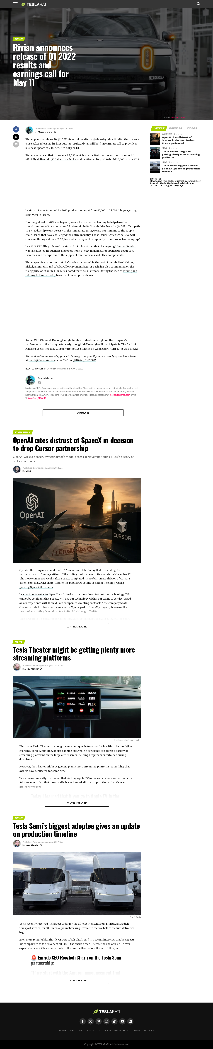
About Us (76, 1030)
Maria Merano (45, 131)
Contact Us (93, 1030)
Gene (28, 470)
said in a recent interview (99, 939)
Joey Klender (32, 668)
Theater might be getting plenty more (59, 766)
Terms (136, 1030)
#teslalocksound (186, 183)
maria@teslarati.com (42, 360)
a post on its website (35, 594)
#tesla (163, 183)
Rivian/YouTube (178, 117)
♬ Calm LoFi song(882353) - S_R (166, 185)
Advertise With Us (116, 1030)
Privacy (149, 1030)
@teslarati (155, 178)
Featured (51, 369)
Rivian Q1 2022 (75, 369)
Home (63, 1030)
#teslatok (172, 183)
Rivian (62, 369)
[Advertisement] (83, 186)
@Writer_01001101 (84, 360)
